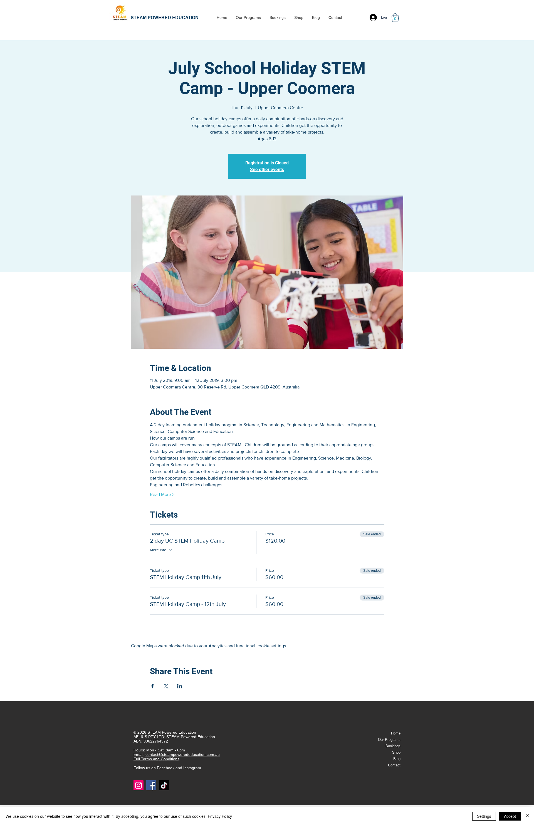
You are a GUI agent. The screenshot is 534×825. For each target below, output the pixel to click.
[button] (248, 17)
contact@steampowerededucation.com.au (182, 754)
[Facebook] (151, 785)
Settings (484, 816)
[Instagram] (139, 785)
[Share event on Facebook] (152, 686)
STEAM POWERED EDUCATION (165, 17)
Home (395, 733)
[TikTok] (164, 785)
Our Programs (389, 740)
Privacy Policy (220, 816)
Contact (394, 765)
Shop (396, 752)
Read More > (162, 494)
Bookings (392, 746)
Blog (396, 759)
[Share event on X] (166, 686)
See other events (267, 169)
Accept (510, 816)
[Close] (527, 816)
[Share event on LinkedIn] (179, 686)
